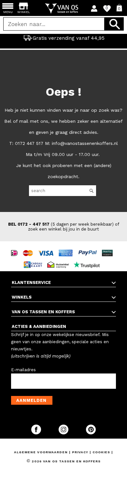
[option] (63, 38)
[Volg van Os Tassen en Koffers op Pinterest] (91, 432)
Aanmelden (31, 400)
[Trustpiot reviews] (88, 258)
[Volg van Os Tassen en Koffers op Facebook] (36, 432)
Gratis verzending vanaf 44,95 (69, 38)
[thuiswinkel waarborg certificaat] (59, 258)
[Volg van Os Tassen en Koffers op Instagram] (64, 432)
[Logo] (63, 8)
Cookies (101, 452)
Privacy (81, 452)
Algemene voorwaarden (41, 452)
